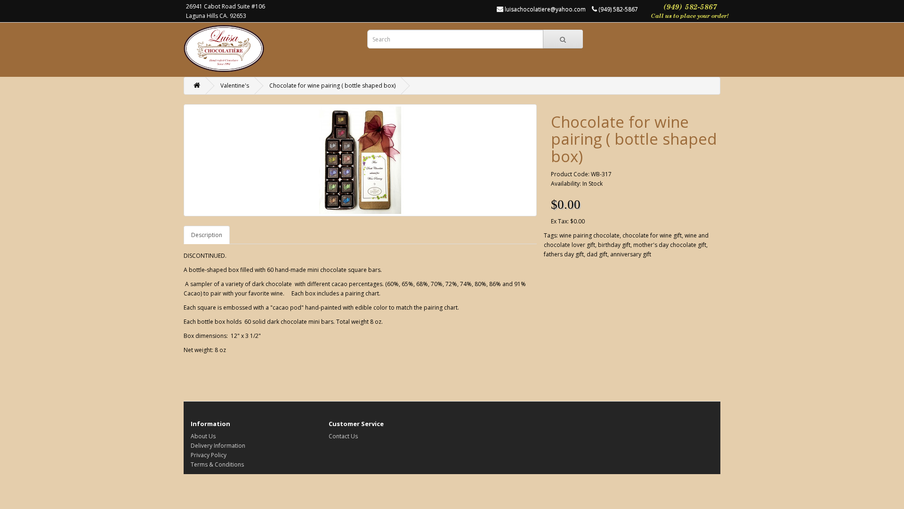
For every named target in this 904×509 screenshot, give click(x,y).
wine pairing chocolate (589, 235)
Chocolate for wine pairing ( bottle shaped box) (332, 86)
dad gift (597, 254)
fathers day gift (564, 254)
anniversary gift (630, 254)
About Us (203, 436)
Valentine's (234, 86)
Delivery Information (218, 446)
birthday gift (614, 245)
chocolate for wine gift (652, 235)
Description (206, 235)
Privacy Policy (208, 455)
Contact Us (343, 436)
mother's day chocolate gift (669, 245)
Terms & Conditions (217, 464)
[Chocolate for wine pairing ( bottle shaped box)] (360, 160)
